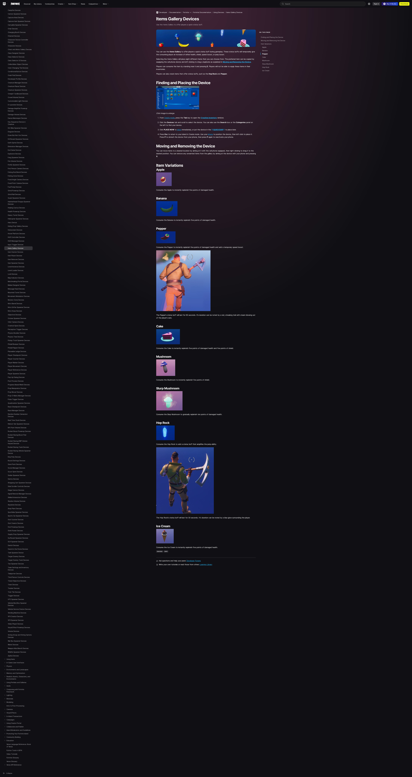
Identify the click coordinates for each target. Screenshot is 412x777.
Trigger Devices (13, 596)
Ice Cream (265, 70)
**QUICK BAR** (218, 130)
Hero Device (12, 222)
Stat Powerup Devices (16, 527)
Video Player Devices (15, 624)
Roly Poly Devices (14, 457)
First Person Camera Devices (18, 168)
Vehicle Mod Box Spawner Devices (17, 604)
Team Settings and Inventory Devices (18, 569)
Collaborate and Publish (15, 727)
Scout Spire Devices (15, 472)
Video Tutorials (12, 754)
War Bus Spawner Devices (17, 641)
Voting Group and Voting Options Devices (20, 636)
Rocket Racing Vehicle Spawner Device (19, 452)
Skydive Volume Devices (16, 501)
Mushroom (266, 60)
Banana (264, 50)
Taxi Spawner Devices (16, 564)
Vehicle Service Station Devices (19, 609)
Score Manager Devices (16, 468)
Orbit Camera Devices (16, 322)
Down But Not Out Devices (17, 135)
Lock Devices (12, 274)
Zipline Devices (13, 656)
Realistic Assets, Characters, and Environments (18, 678)
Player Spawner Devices (16, 374)
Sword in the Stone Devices (18, 549)
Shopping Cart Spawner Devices (19, 483)
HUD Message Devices (16, 241)
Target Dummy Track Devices (18, 560)
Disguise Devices (14, 132)
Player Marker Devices (16, 362)
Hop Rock (265, 67)
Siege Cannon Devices (16, 490)
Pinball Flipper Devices (16, 348)
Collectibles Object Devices (18, 64)
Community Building (13, 737)
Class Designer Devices (16, 53)
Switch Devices (13, 545)
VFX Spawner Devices (16, 620)
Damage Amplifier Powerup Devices (17, 109)
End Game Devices (14, 150)
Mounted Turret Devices (17, 292)
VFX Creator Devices (15, 616)
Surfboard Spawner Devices (18, 538)
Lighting (9, 695)
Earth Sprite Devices (15, 143)
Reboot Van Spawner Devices (18, 424)
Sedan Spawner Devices (16, 475)
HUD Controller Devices (16, 237)
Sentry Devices (13, 479)
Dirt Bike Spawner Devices (17, 128)
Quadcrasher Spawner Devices (19, 403)
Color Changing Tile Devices (18, 68)
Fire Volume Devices (15, 161)
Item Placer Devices (15, 256)
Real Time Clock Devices (17, 420)
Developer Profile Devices (17, 79)
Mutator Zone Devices (16, 300)
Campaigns (10, 720)
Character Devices (14, 46)
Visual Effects (11, 713)
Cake (264, 57)
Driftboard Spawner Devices (18, 139)
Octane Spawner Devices (17, 318)
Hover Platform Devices (16, 233)
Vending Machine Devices (17, 613)
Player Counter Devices (16, 359)
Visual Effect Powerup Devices (19, 627)
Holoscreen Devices (15, 230)
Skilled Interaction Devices (17, 497)
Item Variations (266, 44)
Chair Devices (13, 29)
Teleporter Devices (15, 573)
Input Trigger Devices (15, 244)
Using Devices (218, 12)
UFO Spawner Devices (16, 599)
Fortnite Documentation (202, 12)
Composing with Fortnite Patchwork (15, 690)
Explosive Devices (14, 154)
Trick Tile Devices (14, 592)
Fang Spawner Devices (16, 157)
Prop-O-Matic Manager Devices (19, 396)
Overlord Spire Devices (16, 326)
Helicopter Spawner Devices (18, 219)
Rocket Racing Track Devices (18, 447)
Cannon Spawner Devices (17, 14)
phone (210, 134)
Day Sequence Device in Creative (17, 123)
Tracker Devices (14, 588)
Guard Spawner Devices (16, 198)
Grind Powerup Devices (16, 190)
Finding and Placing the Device (272, 37)
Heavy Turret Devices (16, 215)
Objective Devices (14, 315)
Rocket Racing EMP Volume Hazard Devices (17, 442)
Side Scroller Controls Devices (19, 486)
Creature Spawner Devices (17, 90)
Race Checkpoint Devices (17, 407)
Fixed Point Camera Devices (18, 183)
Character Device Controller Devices (18, 41)
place (179, 130)
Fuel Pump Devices (14, 187)
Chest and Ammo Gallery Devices (20, 49)
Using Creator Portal (14, 723)
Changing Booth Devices (17, 32)
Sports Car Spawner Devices (18, 516)
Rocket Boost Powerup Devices (19, 431)
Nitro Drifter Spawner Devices (19, 307)
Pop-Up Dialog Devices (16, 377)
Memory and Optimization (16, 673)
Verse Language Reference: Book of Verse (19, 745)
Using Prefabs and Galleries (16, 682)
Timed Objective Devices (17, 581)
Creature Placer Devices (16, 86)
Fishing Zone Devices (15, 176)
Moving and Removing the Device (237, 62)
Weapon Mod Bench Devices (18, 648)
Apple (264, 47)
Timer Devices (13, 585)
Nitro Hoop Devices (15, 311)
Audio (9, 686)
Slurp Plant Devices (15, 508)
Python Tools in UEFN (14, 750)
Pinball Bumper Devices (16, 344)
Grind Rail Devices (14, 194)
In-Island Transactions (14, 716)
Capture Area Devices (16, 17)
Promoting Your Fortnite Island (17, 734)
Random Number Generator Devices (18, 415)
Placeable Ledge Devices (17, 351)
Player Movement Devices (17, 366)
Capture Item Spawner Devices (19, 21)
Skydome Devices (14, 505)
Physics (9, 666)
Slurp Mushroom (268, 64)
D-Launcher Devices (15, 105)
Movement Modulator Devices (19, 296)
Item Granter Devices (15, 252)
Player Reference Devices (17, 370)
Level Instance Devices (16, 267)
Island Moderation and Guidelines (18, 730)
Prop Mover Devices (15, 392)
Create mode (169, 118)
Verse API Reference (14, 765)
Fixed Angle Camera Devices (18, 179)
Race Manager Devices (16, 410)
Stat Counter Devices (15, 519)
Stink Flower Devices (15, 531)
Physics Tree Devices (15, 337)
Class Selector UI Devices (17, 60)
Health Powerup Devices (17, 211)
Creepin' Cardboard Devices (18, 94)
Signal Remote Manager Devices (19, 494)
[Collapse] (6, 248)
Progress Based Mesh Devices (19, 385)
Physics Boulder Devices (16, 333)
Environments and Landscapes (17, 669)
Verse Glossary (12, 761)
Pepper (265, 54)
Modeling (10, 702)
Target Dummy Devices (16, 556)
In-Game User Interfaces (15, 663)
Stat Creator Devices (15, 523)
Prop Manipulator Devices (17, 388)
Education (10, 740)
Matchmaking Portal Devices (18, 281)
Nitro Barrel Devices (15, 303)
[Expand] (6, 10)
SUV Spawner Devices (16, 542)
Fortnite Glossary (13, 758)
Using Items (11, 659)
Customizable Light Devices (18, 101)
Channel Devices (14, 36)
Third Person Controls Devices (19, 577)
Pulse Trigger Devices (16, 399)
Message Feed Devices (16, 289)
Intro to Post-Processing (15, 706)
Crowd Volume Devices (16, 97)
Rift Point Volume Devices (17, 428)
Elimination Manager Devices (18, 146)
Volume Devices (13, 631)
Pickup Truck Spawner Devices (19, 340)
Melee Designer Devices (16, 285)
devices (159, 551)
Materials (10, 699)
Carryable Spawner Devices (18, 25)
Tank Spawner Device (15, 553)
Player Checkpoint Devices (17, 355)
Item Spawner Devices (16, 263)
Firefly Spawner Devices (16, 165)
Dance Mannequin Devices (17, 118)
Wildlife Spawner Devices (17, 652)
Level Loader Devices (15, 270)
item (166, 551)
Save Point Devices (15, 464)
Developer (163, 12)
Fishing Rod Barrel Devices (17, 172)
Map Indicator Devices (16, 278)
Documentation (175, 12)
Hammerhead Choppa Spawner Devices (19, 203)
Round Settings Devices (16, 461)
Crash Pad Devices (14, 75)
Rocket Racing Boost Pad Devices (17, 436)
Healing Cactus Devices (16, 208)
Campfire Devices (14, 10)
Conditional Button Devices (18, 71)
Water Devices (13, 645)
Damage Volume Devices (17, 114)
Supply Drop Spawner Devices (19, 534)
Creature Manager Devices (17, 83)
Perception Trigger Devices (18, 329)
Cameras (10, 709)
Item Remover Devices (16, 259)
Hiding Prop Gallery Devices (18, 226)
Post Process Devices (16, 381)
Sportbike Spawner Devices (18, 512)
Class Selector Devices (16, 57)
